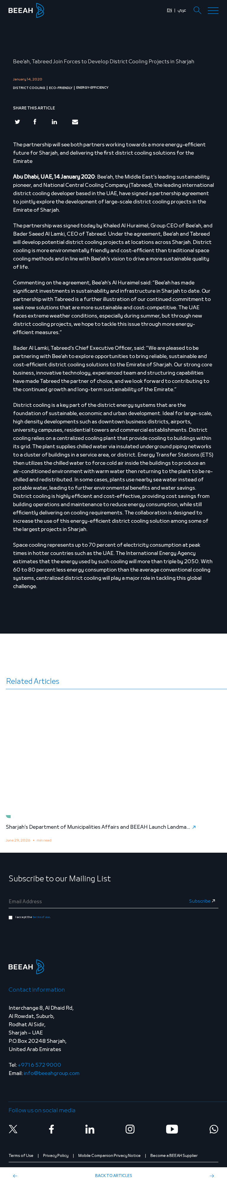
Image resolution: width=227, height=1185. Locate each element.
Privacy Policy (56, 1155)
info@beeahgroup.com (52, 1073)
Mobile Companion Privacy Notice (109, 1155)
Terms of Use (21, 1155)
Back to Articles (113, 1175)
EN (169, 10)
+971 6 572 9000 (39, 1065)
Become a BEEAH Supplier (174, 1155)
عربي (182, 10)
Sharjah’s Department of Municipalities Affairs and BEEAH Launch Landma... (98, 827)
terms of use (41, 917)
